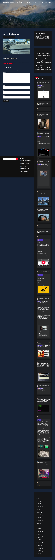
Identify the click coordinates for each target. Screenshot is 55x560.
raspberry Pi (40, 64)
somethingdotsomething (12, 2)
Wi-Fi (38, 554)
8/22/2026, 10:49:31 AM (44, 209)
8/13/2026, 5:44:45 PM (46, 345)
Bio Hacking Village (45, 440)
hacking (48, 55)
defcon (47, 53)
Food (38, 55)
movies (8, 31)
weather (46, 69)
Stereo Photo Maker (24, 171)
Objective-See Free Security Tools (26, 165)
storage (47, 65)
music (39, 62)
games (41, 55)
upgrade (37, 69)
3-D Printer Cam (24, 166)
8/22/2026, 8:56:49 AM (45, 164)
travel (48, 67)
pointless (49, 62)
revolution (39, 506)
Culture (4, 31)
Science (39, 545)
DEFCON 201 (41, 274)
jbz (39, 301)
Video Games (42, 69)
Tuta (39, 136)
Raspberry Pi (40, 542)
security (39, 65)
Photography (40, 504)
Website (4, 95)
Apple (41, 53)
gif (11, 58)
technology (39, 68)
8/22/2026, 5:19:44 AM (44, 231)
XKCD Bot (40, 85)
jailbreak (46, 59)
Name (4, 85)
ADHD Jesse (41, 388)
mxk (39, 164)
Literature (39, 500)
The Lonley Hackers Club (41, 437)
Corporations (40, 525)
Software (43, 65)
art (43, 53)
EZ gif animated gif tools (25, 168)
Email (4, 90)
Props (16, 58)
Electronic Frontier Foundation (26, 160)
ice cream (40, 515)
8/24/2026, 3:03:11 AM (44, 114)
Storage (39, 550)
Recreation (38, 512)
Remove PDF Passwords (25, 163)
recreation (43, 64)
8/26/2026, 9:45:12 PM (40, 86)
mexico (47, 61)
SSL (45, 65)
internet (41, 57)
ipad (45, 57)
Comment (5, 72)
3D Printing (39, 531)
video (39, 69)
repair (46, 64)
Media (39, 540)
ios (43, 57)
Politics (37, 64)
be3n (13, 36)
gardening (39, 518)
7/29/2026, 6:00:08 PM (45, 301)
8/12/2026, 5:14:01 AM (44, 398)
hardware (37, 57)
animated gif (37, 53)
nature (42, 62)
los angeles (40, 61)
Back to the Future (7, 58)
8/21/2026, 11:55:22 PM (41, 241)
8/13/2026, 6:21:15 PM (44, 362)
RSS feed (47, 37)
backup (45, 53)
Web (38, 553)
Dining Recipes (23, 169)
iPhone (38, 59)
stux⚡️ (40, 345)
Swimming (39, 520)
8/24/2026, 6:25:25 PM (44, 103)
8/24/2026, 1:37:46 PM (44, 108)
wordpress (49, 69)
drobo (36, 55)
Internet (39, 537)
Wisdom (39, 528)
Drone (39, 534)
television (45, 67)
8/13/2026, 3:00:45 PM (40, 389)
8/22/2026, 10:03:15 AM (44, 225)
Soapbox (38, 523)
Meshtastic (42, 429)
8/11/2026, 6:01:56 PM (44, 462)
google (45, 55)
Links (37, 509)
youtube (37, 70)
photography (45, 62)
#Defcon (39, 421)
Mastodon (42, 38)
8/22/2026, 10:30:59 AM (45, 136)
